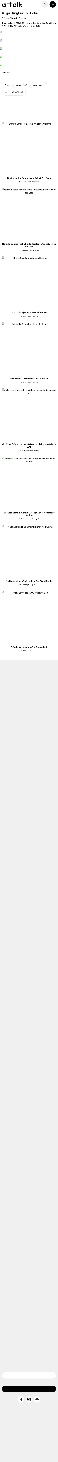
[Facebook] (21, 1399)
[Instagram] (29, 1399)
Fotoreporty (24, 18)
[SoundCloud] (37, 1399)
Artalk (14, 18)
